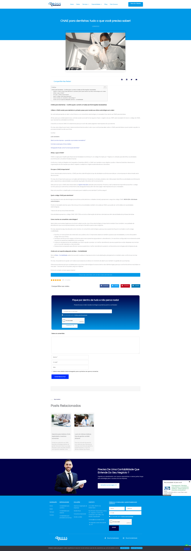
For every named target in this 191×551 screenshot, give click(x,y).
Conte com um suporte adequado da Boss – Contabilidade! (68, 99)
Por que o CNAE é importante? (61, 94)
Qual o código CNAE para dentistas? (62, 96)
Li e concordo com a (75, 315)
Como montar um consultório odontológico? (64, 97)
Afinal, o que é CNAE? (58, 93)
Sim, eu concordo (125, 548)
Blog (106, 4)
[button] (121, 80)
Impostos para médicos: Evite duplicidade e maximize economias (61, 436)
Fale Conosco (114, 4)
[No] (187, 549)
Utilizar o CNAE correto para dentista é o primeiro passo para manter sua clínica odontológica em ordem (79, 91)
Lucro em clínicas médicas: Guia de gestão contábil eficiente (83, 436)
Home (72, 4)
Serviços (85, 4)
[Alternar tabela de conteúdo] (104, 87)
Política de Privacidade (136, 548)
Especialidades (96, 4)
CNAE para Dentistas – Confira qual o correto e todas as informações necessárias (74, 89)
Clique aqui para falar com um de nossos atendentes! (95, 275)
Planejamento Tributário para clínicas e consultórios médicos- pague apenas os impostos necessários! (180, 488)
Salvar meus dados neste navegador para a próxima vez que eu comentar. (75, 371)
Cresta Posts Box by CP (167, 495)
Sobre (78, 4)
